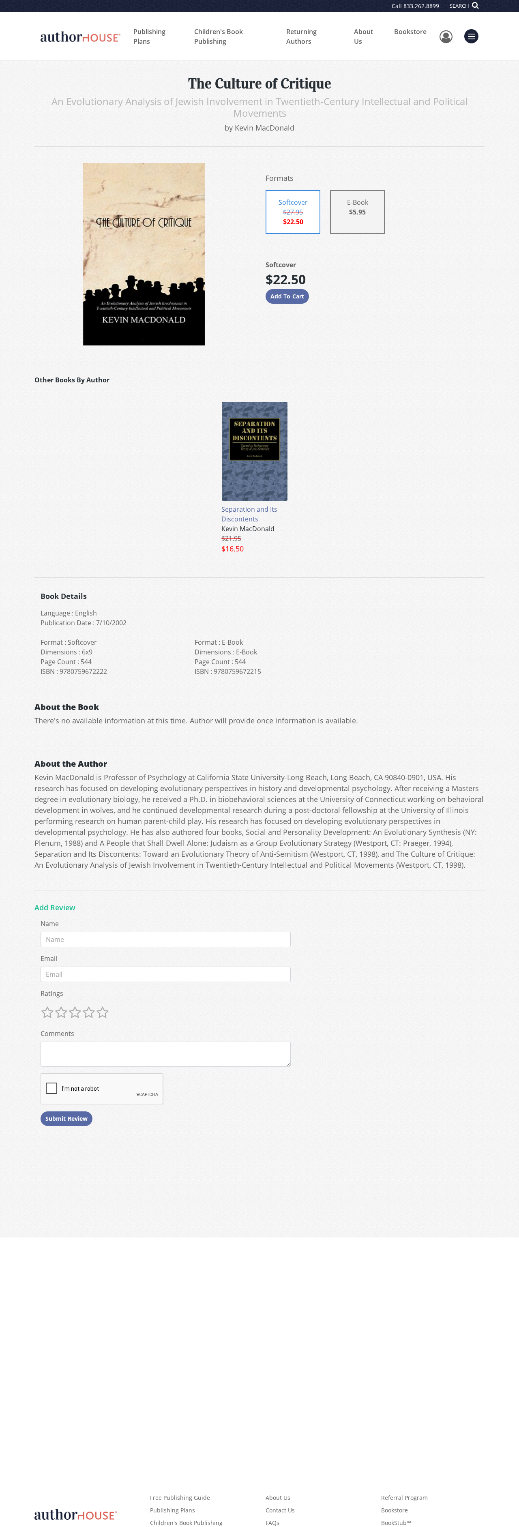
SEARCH (460, 5)
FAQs (272, 1523)
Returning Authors (301, 36)
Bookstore (410, 31)
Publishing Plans (149, 36)
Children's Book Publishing (218, 36)
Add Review (54, 907)
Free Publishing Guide (180, 1497)
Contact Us (280, 1510)
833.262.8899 (421, 6)
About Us (363, 36)
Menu (474, 35)
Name (50, 923)
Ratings (52, 993)
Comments (57, 1033)
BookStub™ (396, 1523)
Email (49, 958)
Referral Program (404, 1497)
